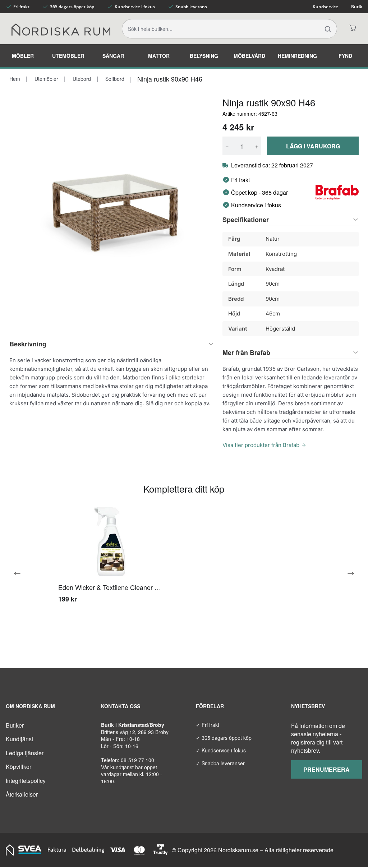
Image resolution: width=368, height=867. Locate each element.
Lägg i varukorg (313, 146)
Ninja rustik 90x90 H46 (169, 78)
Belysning (204, 55)
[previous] (20, 573)
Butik (356, 7)
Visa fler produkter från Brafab (260, 445)
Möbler (23, 55)
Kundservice (325, 7)
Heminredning (297, 55)
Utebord (81, 78)
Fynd (345, 55)
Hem (14, 78)
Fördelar (210, 706)
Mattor (159, 55)
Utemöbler (68, 55)
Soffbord (114, 78)
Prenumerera (326, 769)
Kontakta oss (120, 706)
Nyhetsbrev (308, 706)
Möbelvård (249, 55)
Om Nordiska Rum (30, 706)
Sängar (113, 55)
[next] (348, 573)
